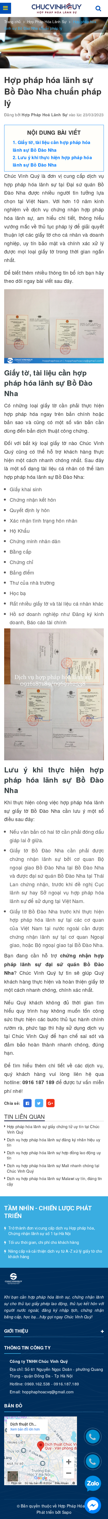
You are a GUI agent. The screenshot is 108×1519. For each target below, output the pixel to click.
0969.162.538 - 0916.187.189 (52, 1384)
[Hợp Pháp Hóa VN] (57, 8)
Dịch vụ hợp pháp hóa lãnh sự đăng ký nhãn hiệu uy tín (53, 1142)
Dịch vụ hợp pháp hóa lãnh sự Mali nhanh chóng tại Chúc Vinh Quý (53, 1168)
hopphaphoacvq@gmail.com (48, 1391)
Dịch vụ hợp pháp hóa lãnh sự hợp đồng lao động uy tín (54, 1155)
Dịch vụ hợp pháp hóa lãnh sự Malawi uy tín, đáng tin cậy (54, 1181)
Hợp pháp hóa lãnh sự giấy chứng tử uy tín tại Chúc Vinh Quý (53, 1129)
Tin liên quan (24, 1116)
